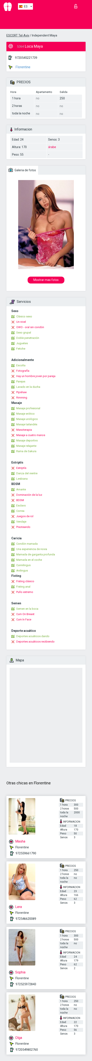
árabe (52, 147)
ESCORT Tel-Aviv (17, 35)
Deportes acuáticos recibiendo (35, 641)
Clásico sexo (24, 316)
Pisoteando (23, 527)
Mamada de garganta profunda (35, 554)
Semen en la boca (27, 608)
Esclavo (21, 505)
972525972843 (26, 984)
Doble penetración (27, 338)
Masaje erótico (25, 413)
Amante (21, 489)
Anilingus (22, 570)
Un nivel (21, 321)
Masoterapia (24, 429)
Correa (20, 510)
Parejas (20, 381)
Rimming (21, 397)
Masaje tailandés (26, 424)
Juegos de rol (24, 516)
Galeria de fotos (25, 170)
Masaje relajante (26, 445)
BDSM (20, 500)
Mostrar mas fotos (46, 280)
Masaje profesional (28, 408)
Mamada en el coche (29, 559)
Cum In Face (23, 619)
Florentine (22, 67)
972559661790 (26, 853)
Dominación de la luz (29, 494)
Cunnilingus (23, 565)
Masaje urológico (27, 419)
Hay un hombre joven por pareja (35, 376)
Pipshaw (21, 392)
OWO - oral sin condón (30, 327)
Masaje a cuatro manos (30, 435)
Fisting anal (23, 586)
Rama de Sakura (26, 451)
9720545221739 (26, 58)
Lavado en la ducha (28, 386)
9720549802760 (27, 1050)
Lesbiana (22, 478)
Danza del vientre (26, 473)
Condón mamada (27, 543)
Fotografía (22, 370)
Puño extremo (24, 592)
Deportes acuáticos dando (32, 636)
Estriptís (21, 468)
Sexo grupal (23, 332)
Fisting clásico (25, 581)
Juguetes (22, 343)
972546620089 (26, 919)
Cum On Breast (25, 614)
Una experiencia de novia (31, 549)
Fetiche (20, 348)
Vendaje (21, 521)
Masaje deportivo (27, 440)
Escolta (20, 365)
